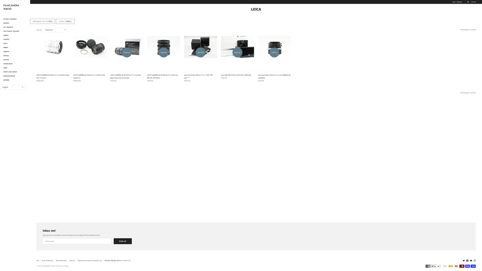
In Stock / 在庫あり (65, 21)
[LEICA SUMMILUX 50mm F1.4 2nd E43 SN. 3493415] (89, 52)
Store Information (61, 260)
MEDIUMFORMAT (9, 76)
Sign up (122, 241)
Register (459, 2)
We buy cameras (9, 19)
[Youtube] (471, 260)
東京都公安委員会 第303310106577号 (118, 260)
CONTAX (6, 39)
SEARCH (6, 23)
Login (454, 2)
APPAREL (6, 80)
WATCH (5, 35)
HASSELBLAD (8, 64)
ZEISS (5, 68)
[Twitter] (464, 260)
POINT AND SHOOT (10, 72)
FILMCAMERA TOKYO (48, 266)
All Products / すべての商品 (42, 21)
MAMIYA (6, 60)
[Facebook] (467, 260)
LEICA (5, 43)
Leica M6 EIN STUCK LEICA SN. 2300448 (236, 75)
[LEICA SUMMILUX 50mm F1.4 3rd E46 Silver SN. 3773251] (53, 52)
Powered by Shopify (62, 266)
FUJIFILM (6, 51)
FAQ (37, 260)
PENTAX (6, 56)
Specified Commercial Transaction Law (90, 260)
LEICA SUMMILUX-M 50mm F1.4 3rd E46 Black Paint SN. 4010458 (125, 76)
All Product (8, 27)
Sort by (39, 29)
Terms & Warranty (47, 260)
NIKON (5, 47)
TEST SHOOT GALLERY (11, 31)
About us (72, 260)
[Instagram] (475, 260)
